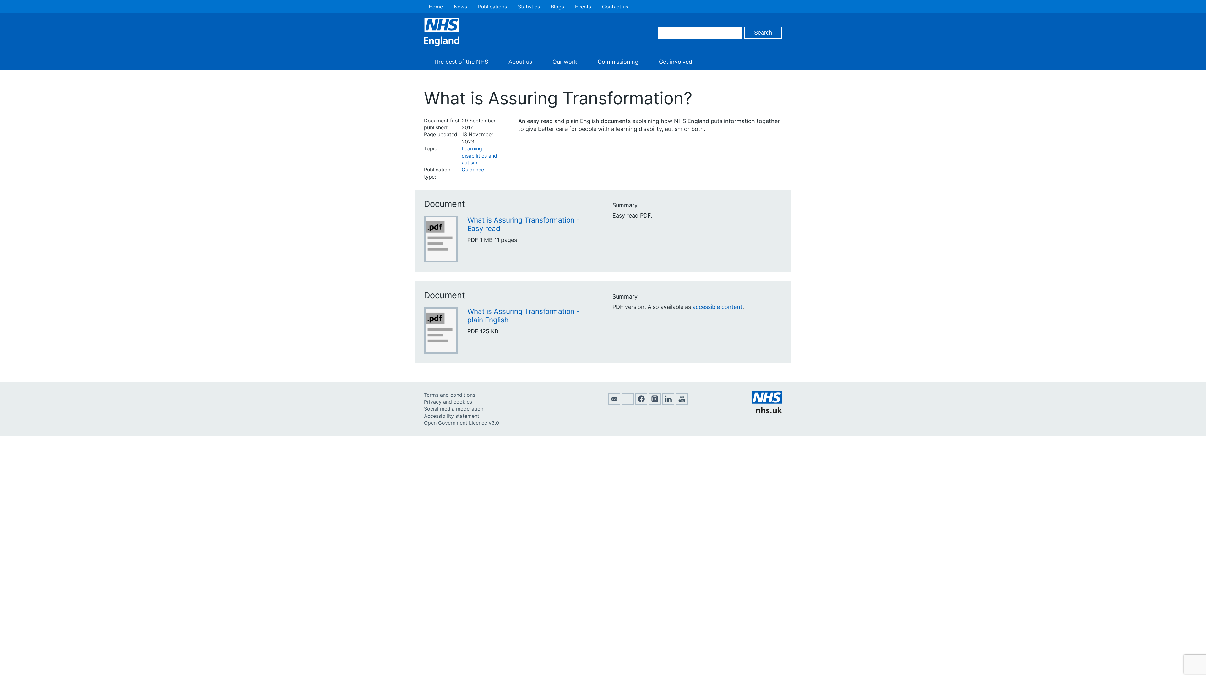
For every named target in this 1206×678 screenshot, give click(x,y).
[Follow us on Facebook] (641, 403)
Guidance (473, 169)
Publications (492, 6)
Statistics (529, 6)
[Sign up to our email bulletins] (614, 403)
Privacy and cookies (448, 402)
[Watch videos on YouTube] (682, 403)
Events (583, 6)
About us (520, 61)
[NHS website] (767, 411)
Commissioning (618, 61)
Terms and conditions (449, 395)
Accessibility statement (451, 416)
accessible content (717, 307)
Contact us (615, 6)
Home (436, 6)
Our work (564, 61)
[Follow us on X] (628, 403)
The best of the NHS (460, 61)
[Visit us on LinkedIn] (668, 403)
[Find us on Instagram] (655, 403)
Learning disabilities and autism (479, 155)
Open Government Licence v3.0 (461, 423)
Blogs (557, 6)
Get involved (675, 61)
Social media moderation (453, 409)
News (460, 6)
